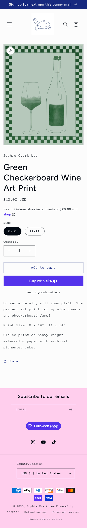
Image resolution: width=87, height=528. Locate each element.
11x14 (35, 231)
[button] (9, 24)
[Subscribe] (70, 409)
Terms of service (66, 512)
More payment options (43, 292)
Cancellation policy (46, 519)
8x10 (12, 231)
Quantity (11, 241)
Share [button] (14, 361)
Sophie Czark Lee (41, 506)
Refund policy (36, 512)
